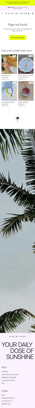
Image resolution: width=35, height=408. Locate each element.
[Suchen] (6, 13)
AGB (3, 395)
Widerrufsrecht (8, 398)
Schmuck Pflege (8, 380)
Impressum (5, 404)
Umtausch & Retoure (9, 375)
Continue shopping (17, 37)
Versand (4, 371)
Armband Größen (8, 377)
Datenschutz (7, 401)
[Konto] (29, 13)
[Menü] (2, 13)
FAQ (2, 383)
